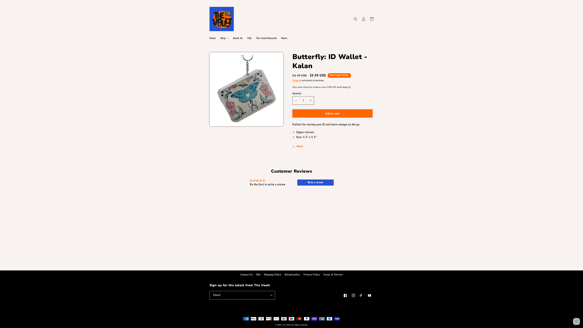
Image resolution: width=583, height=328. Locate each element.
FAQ (258, 274)
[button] (224, 38)
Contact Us (246, 274)
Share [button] (300, 146)
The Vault (286, 325)
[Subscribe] (271, 295)
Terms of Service (333, 274)
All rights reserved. (300, 325)
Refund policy (292, 274)
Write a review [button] (315, 182)
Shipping (296, 80)
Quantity (296, 93)
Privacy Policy (311, 274)
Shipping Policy (272, 274)
